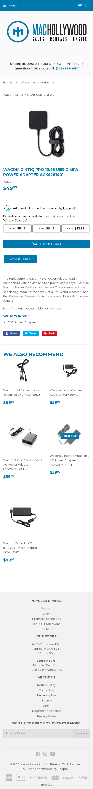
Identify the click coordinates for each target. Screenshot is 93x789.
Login (46, 705)
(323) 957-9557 (67, 68)
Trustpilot (47, 784)
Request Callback (20, 259)
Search (47, 700)
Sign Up (81, 733)
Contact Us (46, 690)
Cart (86, 5)
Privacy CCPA (46, 716)
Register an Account (46, 710)
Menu (13, 5)
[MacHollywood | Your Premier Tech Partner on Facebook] (38, 754)
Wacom (46, 608)
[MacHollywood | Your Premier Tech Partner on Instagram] (45, 754)
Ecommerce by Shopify (51, 769)
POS (25, 769)
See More (47, 629)
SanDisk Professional (46, 624)
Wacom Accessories (35, 82)
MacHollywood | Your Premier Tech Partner (50, 764)
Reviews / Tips (46, 695)
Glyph (47, 613)
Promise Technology (46, 618)
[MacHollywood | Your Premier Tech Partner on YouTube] (52, 754)
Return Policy (46, 685)
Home (7, 82)
